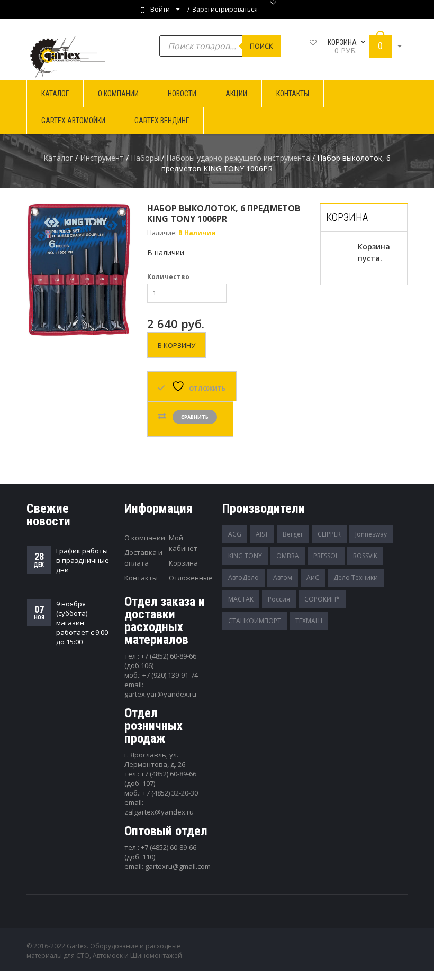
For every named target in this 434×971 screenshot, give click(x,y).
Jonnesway (371, 534)
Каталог (58, 158)
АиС (312, 577)
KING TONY (245, 555)
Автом (282, 577)
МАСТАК (241, 599)
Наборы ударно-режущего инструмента (238, 158)
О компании (144, 537)
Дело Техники (355, 577)
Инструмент (102, 158)
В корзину (176, 345)
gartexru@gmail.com (178, 866)
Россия (279, 599)
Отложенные (191, 577)
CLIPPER (329, 534)
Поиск (261, 46)
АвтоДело (243, 577)
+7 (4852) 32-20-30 (170, 793)
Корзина (183, 563)
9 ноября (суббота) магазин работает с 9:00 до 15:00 (82, 622)
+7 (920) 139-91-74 (170, 675)
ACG (234, 534)
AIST (262, 534)
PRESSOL (326, 555)
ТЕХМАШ (308, 620)
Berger (293, 534)
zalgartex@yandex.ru (159, 812)
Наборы (145, 158)
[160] (78, 269)
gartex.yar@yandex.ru (160, 694)
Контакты (141, 577)
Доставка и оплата (143, 558)
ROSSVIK (365, 555)
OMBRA (287, 555)
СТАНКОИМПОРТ (254, 620)
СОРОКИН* (322, 599)
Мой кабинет (183, 543)
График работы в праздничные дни (82, 560)
